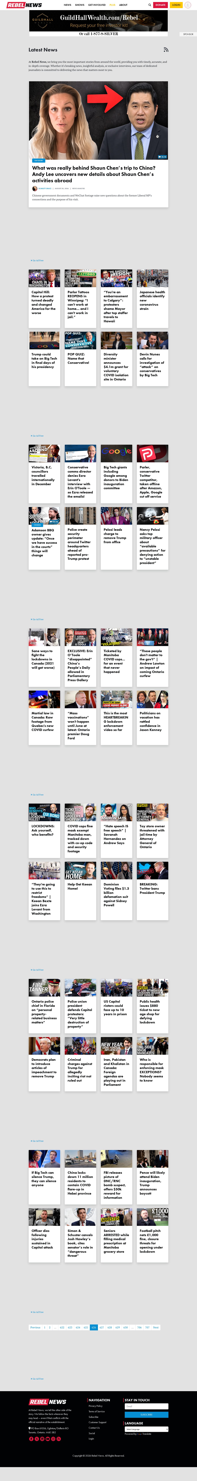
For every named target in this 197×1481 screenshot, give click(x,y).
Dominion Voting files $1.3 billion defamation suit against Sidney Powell (116, 894)
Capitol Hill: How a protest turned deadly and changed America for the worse (44, 302)
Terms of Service (97, 1411)
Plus (112, 5)
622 (62, 1327)
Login (91, 1438)
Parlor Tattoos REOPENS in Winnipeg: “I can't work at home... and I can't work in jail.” (78, 304)
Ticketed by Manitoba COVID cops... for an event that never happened (114, 661)
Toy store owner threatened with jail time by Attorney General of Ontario (152, 836)
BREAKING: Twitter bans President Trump (152, 888)
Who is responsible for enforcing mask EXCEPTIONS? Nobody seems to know (152, 1070)
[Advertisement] (98, 238)
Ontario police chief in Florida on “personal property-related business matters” (44, 1011)
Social (92, 1433)
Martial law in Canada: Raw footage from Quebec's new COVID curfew (43, 721)
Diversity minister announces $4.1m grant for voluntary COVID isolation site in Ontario (116, 366)
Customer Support (97, 1422)
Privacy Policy (95, 1406)
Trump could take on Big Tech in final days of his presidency (44, 360)
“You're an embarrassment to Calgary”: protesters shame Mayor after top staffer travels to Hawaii (116, 306)
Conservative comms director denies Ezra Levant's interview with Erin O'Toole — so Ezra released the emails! (80, 482)
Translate (146, 1434)
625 (86, 1327)
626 (94, 1327)
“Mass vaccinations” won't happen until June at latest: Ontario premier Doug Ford (79, 725)
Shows (79, 5)
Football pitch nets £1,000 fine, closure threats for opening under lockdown (151, 1241)
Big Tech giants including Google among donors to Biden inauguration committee (116, 477)
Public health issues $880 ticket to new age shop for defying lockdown (150, 1011)
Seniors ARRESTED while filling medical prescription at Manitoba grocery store (116, 1241)
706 (139, 1327)
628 (110, 1327)
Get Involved (97, 5)
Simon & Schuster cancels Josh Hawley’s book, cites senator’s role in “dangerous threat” (80, 1243)
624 (78, 1327)
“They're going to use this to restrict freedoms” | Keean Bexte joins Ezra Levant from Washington (43, 899)
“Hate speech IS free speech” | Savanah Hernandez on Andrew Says (116, 834)
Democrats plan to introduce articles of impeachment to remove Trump (44, 1067)
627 (102, 1327)
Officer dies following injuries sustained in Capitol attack (42, 1239)
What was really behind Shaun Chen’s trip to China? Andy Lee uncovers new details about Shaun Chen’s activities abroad (93, 174)
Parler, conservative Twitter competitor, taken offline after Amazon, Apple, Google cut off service (151, 482)
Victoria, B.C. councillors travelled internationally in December (43, 475)
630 (125, 1327)
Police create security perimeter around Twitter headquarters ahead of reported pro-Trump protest (79, 544)
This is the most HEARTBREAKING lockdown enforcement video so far (116, 721)
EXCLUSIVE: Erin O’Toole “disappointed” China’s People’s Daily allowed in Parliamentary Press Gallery (80, 665)
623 (70, 1327)
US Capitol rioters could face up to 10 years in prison (115, 1007)
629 (118, 1327)
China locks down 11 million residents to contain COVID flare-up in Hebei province (80, 1183)
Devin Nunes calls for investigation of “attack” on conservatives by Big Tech (152, 364)
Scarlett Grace (45, 188)
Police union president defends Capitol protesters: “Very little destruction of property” (80, 1014)
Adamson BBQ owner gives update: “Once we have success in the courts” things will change (44, 542)
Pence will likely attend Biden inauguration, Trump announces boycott (152, 1183)
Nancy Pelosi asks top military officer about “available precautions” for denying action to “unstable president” (152, 546)
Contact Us (94, 1428)
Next (156, 1327)
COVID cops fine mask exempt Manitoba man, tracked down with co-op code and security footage (80, 838)
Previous (35, 1327)
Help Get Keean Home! (80, 886)
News (67, 5)
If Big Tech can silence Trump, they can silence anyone (44, 1178)
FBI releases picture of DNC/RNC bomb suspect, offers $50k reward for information (115, 1185)
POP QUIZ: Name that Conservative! (78, 358)
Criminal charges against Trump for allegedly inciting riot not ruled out (80, 1070)
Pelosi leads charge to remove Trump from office (115, 535)
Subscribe (93, 1417)
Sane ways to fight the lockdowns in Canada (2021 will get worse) (43, 659)
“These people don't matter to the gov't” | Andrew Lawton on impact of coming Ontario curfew (152, 663)
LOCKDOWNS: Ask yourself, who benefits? (43, 830)
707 (147, 1327)
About (123, 5)
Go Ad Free (38, 260)
